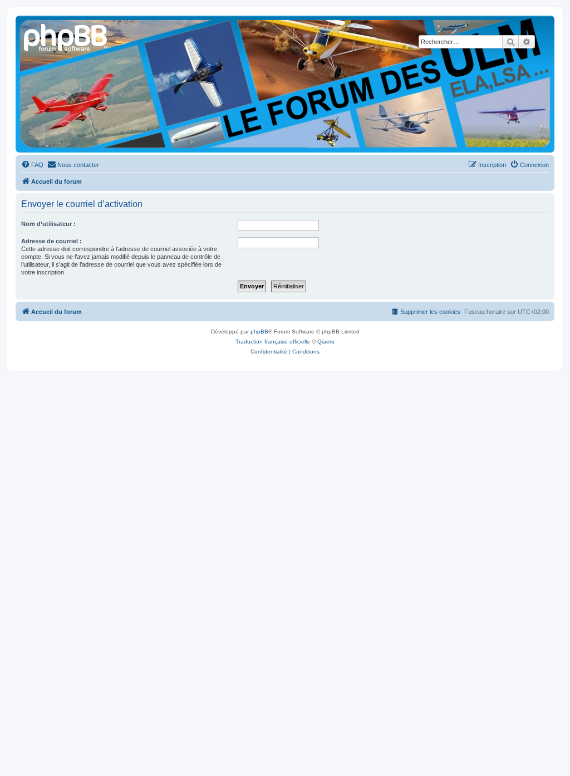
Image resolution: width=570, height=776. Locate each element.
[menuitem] (32, 164)
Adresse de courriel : (51, 241)
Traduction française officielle (272, 341)
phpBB (259, 331)
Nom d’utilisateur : (48, 223)
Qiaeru (326, 341)
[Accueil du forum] (66, 36)
